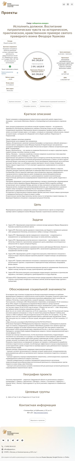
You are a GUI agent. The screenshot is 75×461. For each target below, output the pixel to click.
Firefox (67, 457)
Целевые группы (45, 106)
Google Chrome (57, 457)
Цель (26, 101)
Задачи (34, 101)
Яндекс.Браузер (47, 457)
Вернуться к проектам (38, 420)
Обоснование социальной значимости (53, 101)
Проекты (9, 12)
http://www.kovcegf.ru (41, 413)
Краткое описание (15, 101)
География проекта (30, 106)
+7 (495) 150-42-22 (10, 446)
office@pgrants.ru (9, 449)
